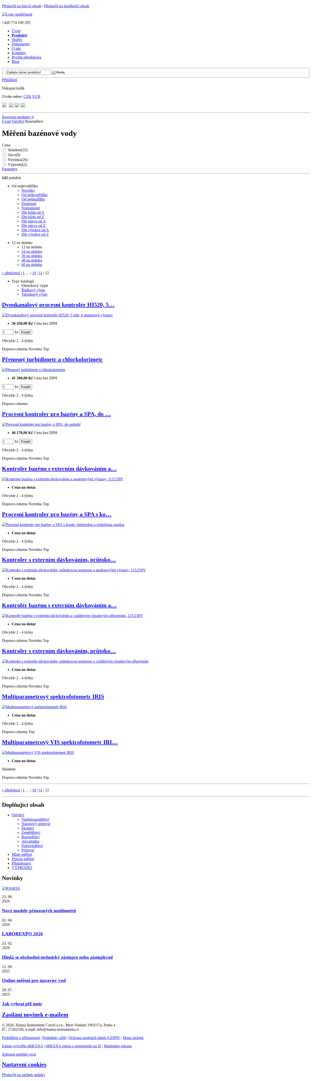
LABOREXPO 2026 (22, 933)
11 (40, 273)
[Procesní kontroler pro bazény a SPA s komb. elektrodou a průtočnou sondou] (63, 525)
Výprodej (17, 164)
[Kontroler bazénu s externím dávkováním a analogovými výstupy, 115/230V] (62, 479)
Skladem (18, 150)
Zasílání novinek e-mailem (35, 1014)
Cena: (6, 145)
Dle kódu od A (32, 212)
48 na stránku (31, 260)
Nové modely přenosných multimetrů (39, 910)
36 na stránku (31, 256)
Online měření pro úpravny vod (34, 980)
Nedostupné (30, 208)
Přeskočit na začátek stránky (23, 1075)
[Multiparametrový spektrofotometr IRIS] (34, 707)
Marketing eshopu (118, 1046)
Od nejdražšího (33, 199)
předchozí (11, 273)
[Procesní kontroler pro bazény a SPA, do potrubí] (41, 424)
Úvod (6, 121)
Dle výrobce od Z (35, 234)
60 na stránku (31, 265)
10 (34, 273)
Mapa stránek (133, 1038)
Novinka (18, 160)
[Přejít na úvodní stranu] (17, 14)
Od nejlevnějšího (34, 195)
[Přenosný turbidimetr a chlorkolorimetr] (33, 370)
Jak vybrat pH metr (22, 1003)
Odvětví (18, 121)
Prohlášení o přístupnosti (21, 1038)
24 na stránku (31, 251)
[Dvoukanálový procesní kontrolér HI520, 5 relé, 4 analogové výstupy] (57, 315)
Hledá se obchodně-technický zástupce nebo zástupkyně (57, 957)
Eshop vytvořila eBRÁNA (22, 1046)
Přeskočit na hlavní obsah (21, 6)
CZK (27, 96)
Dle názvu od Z (33, 225)
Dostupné (28, 204)
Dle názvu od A (33, 221)
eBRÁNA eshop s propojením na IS (73, 1046)
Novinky (28, 190)
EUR (36, 96)
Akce (14, 155)
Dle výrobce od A (35, 230)
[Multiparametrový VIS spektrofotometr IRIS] (38, 752)
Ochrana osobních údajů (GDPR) (94, 1038)
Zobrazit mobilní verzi (19, 1054)
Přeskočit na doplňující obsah (66, 6)
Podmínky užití (54, 1038)
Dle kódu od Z (32, 217)
